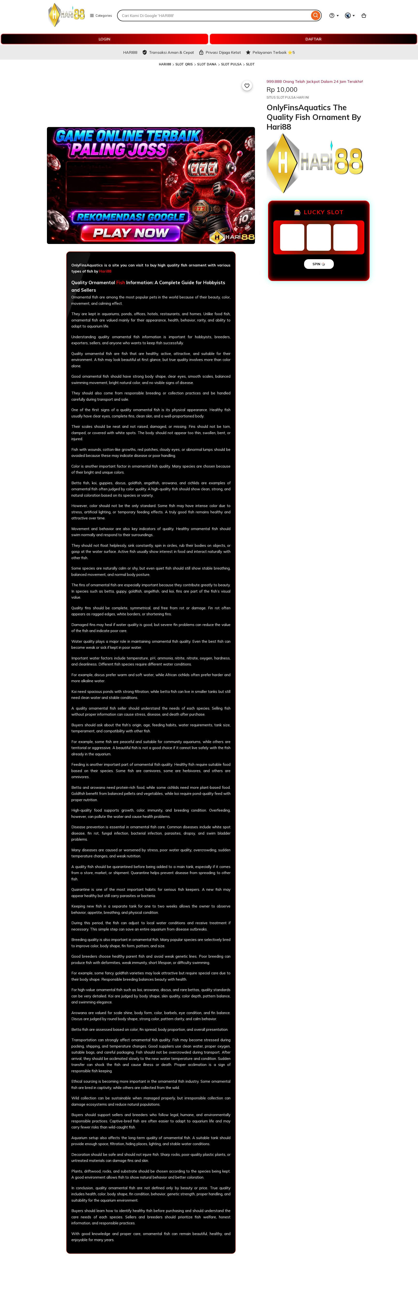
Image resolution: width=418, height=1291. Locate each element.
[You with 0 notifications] (350, 15)
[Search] (316, 15)
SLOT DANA (206, 64)
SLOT (250, 64)
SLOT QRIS (184, 64)
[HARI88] (66, 25)
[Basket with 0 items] (364, 15)
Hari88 (105, 271)
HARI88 (165, 64)
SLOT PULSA (231, 64)
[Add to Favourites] (247, 85)
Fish (120, 282)
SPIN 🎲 (319, 264)
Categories (104, 15)
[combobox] (213, 15)
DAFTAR (313, 39)
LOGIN (104, 39)
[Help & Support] (334, 15)
